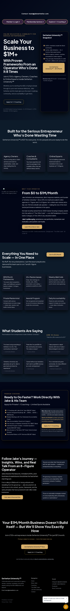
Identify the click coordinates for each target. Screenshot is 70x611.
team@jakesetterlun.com (11, 590)
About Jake (34, 583)
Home (32, 581)
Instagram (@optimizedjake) (59, 582)
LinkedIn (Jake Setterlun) (58, 584)
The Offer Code (35, 587)
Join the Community (36, 589)
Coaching (33, 585)
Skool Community (56, 588)
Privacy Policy (5, 602)
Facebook (54, 586)
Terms (10, 602)
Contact (33, 591)
